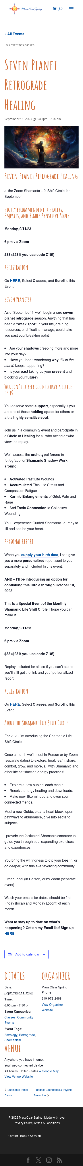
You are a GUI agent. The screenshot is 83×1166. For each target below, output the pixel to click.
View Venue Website (18, 1076)
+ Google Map (49, 1071)
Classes (9, 1017)
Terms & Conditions (47, 1122)
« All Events (14, 33)
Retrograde (27, 1034)
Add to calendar (27, 954)
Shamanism (12, 1040)
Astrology (10, 1034)
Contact (13, 1135)
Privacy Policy (23, 1122)
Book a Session (30, 1135)
